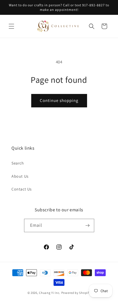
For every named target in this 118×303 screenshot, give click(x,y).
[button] (11, 26)
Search (17, 163)
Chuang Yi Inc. (49, 293)
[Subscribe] (87, 225)
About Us (20, 176)
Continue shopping (59, 100)
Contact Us (21, 189)
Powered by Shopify (76, 293)
